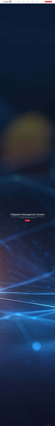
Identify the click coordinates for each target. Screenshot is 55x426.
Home (15, 1)
